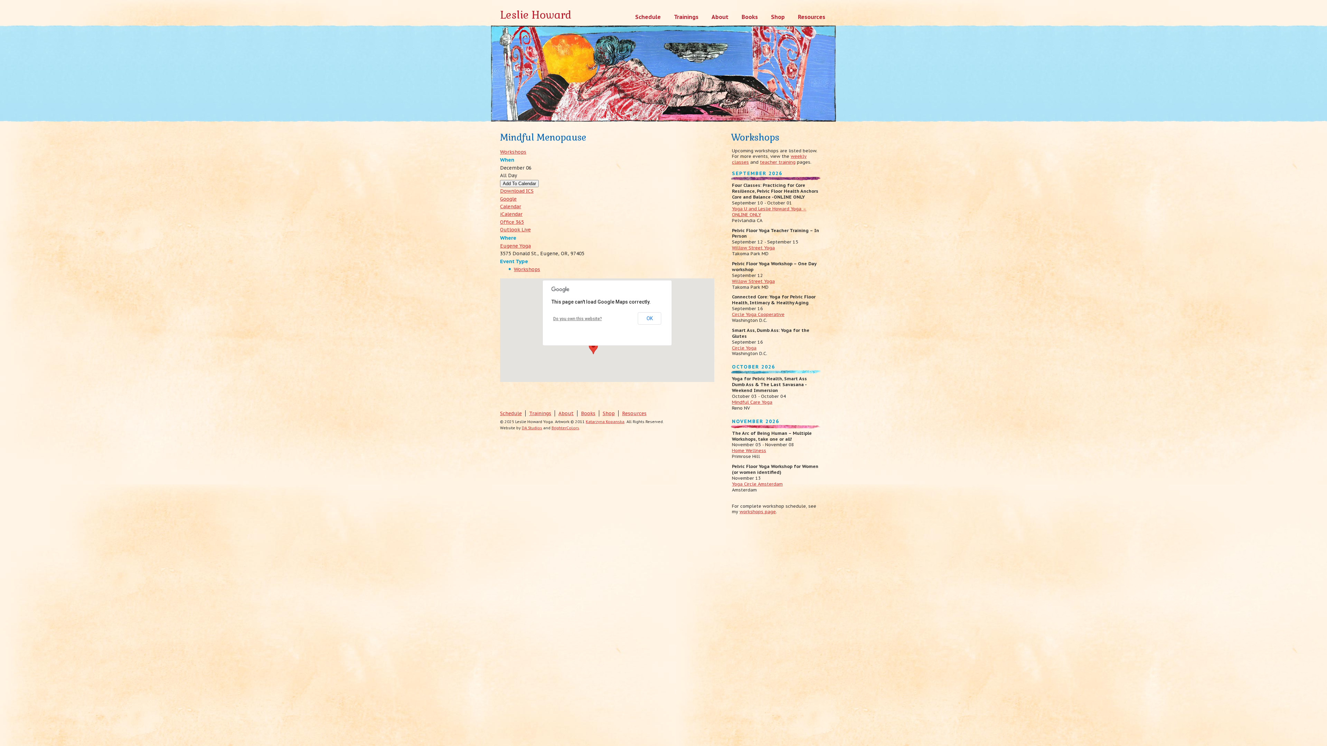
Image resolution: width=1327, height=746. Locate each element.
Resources (634, 413)
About (566, 413)
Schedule (511, 413)
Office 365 (512, 222)
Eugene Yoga (515, 246)
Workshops (513, 152)
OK (650, 318)
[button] (593, 347)
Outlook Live (515, 230)
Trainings (540, 413)
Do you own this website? (577, 318)
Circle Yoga (744, 348)
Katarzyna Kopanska (605, 421)
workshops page (758, 512)
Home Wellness (749, 450)
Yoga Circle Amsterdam (757, 484)
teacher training (778, 162)
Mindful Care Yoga (752, 402)
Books (588, 413)
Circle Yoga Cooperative (758, 314)
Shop (609, 413)
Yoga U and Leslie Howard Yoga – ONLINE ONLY (769, 212)
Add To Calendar (519, 183)
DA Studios (532, 427)
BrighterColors (565, 427)
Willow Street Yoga (753, 248)
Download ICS (517, 191)
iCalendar (511, 214)
